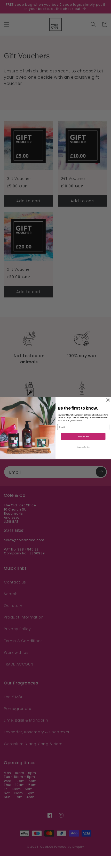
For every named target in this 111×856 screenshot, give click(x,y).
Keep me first (83, 436)
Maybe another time (83, 447)
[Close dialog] (108, 400)
